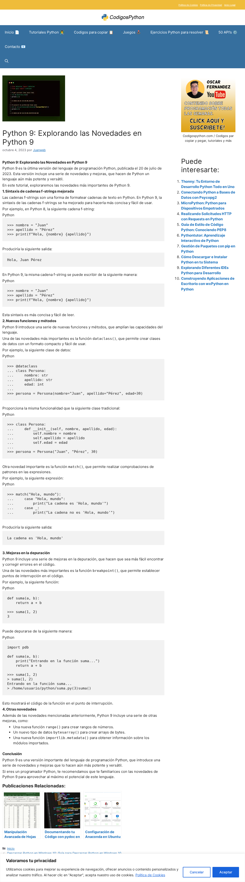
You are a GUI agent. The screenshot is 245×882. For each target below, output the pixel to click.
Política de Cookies (150, 875)
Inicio (11, 848)
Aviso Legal (229, 5)
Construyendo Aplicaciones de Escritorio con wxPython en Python (207, 283)
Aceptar (225, 872)
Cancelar (197, 872)
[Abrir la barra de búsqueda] (6, 61)
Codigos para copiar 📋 (93, 32)
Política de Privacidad (211, 5)
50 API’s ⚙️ (227, 32)
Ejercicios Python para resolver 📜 (179, 32)
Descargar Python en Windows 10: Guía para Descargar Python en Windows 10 (64, 853)
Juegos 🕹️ (132, 32)
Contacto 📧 (15, 46)
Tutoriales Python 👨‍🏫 (46, 32)
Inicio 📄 (12, 32)
